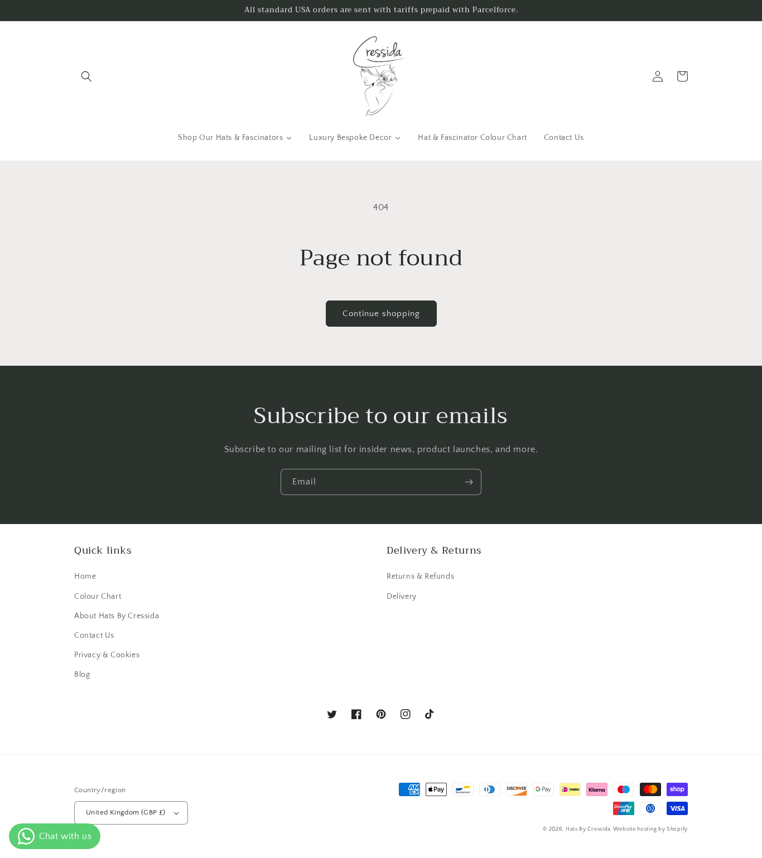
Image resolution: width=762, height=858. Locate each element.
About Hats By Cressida (116, 616)
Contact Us (94, 635)
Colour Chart (97, 596)
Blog (82, 674)
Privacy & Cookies (106, 655)
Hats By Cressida (588, 829)
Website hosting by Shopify (650, 829)
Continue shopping (381, 313)
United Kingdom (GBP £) (126, 812)
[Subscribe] (468, 482)
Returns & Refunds (420, 576)
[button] (86, 76)
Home (85, 576)
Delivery (402, 596)
